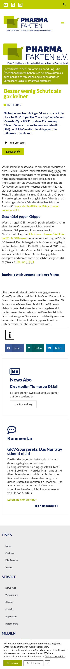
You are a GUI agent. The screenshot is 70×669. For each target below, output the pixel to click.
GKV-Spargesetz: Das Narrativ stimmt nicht (34, 451)
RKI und (25, 261)
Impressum (11, 616)
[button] (14, 348)
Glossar (9, 602)
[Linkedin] (20, 5)
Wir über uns (11, 595)
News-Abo (10, 587)
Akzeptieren (12, 663)
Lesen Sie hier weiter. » (22, 499)
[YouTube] (6, 5)
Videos (9, 567)
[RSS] (13, 5)
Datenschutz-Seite (55, 656)
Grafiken (9, 553)
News (8, 546)
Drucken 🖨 (13, 151)
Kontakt (9, 609)
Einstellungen (18, 649)
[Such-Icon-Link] (64, 4)
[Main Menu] (62, 23)
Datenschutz (11, 623)
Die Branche (11, 560)
